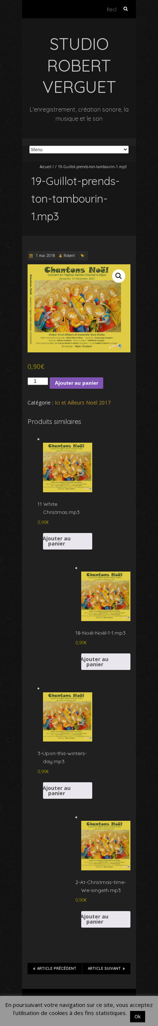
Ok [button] (137, 1016)
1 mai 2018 (45, 255)
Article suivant (104, 968)
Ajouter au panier (76, 383)
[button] (118, 276)
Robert (69, 255)
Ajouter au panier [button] (57, 541)
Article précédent (56, 968)
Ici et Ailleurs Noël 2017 (83, 402)
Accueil (45, 166)
